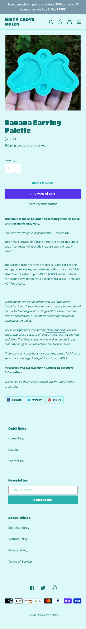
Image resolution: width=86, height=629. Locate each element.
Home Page (16, 438)
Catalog (13, 449)
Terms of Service (20, 561)
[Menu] (78, 22)
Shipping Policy (18, 527)
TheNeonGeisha (56, 330)
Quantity (10, 160)
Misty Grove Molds (20, 21)
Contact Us (16, 461)
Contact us (53, 368)
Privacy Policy (17, 550)
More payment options (43, 204)
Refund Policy (18, 539)
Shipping (10, 145)
